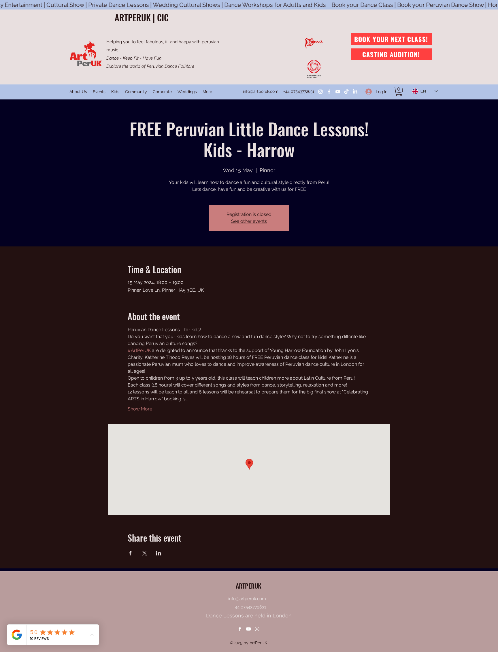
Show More (140, 409)
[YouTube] (338, 92)
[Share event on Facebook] (130, 553)
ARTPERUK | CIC (142, 17)
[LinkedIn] (355, 92)
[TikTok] (346, 92)
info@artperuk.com (260, 91)
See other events (249, 221)
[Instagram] (320, 92)
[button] (399, 91)
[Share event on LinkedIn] (158, 553)
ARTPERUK (248, 585)
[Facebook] (329, 92)
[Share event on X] (144, 553)
